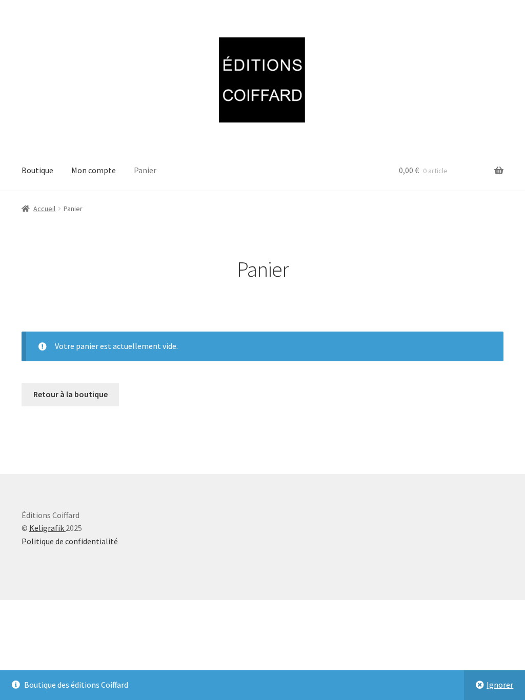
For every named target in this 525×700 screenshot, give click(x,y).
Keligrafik (47, 528)
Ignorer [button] (500, 685)
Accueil (44, 208)
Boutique (37, 170)
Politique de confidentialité (70, 541)
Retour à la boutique (70, 394)
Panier (145, 170)
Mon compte (93, 170)
